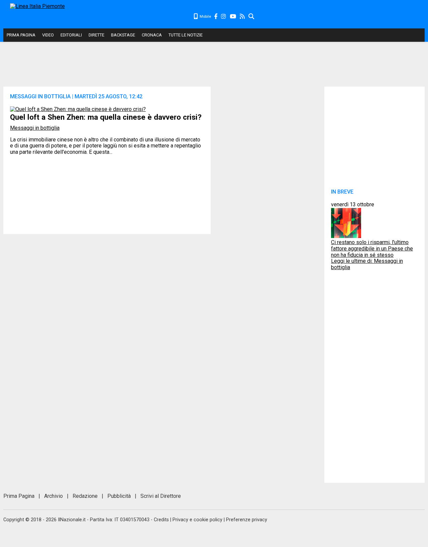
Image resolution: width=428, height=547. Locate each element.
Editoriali (71, 34)
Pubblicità (119, 496)
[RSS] (242, 16)
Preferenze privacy (246, 520)
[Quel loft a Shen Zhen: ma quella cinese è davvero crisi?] (78, 109)
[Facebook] (216, 16)
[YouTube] (233, 16)
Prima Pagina (21, 34)
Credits (161, 520)
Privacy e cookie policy (197, 520)
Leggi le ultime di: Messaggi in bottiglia (367, 264)
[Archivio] (251, 16)
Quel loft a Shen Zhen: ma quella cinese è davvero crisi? (106, 117)
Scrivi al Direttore (160, 496)
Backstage (123, 34)
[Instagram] (224, 16)
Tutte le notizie (186, 34)
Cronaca (152, 34)
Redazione (85, 496)
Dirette (96, 34)
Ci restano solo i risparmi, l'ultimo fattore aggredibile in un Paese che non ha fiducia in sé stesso (372, 248)
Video (48, 34)
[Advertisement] (339, 17)
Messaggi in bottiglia (35, 128)
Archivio (53, 496)
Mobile (205, 16)
